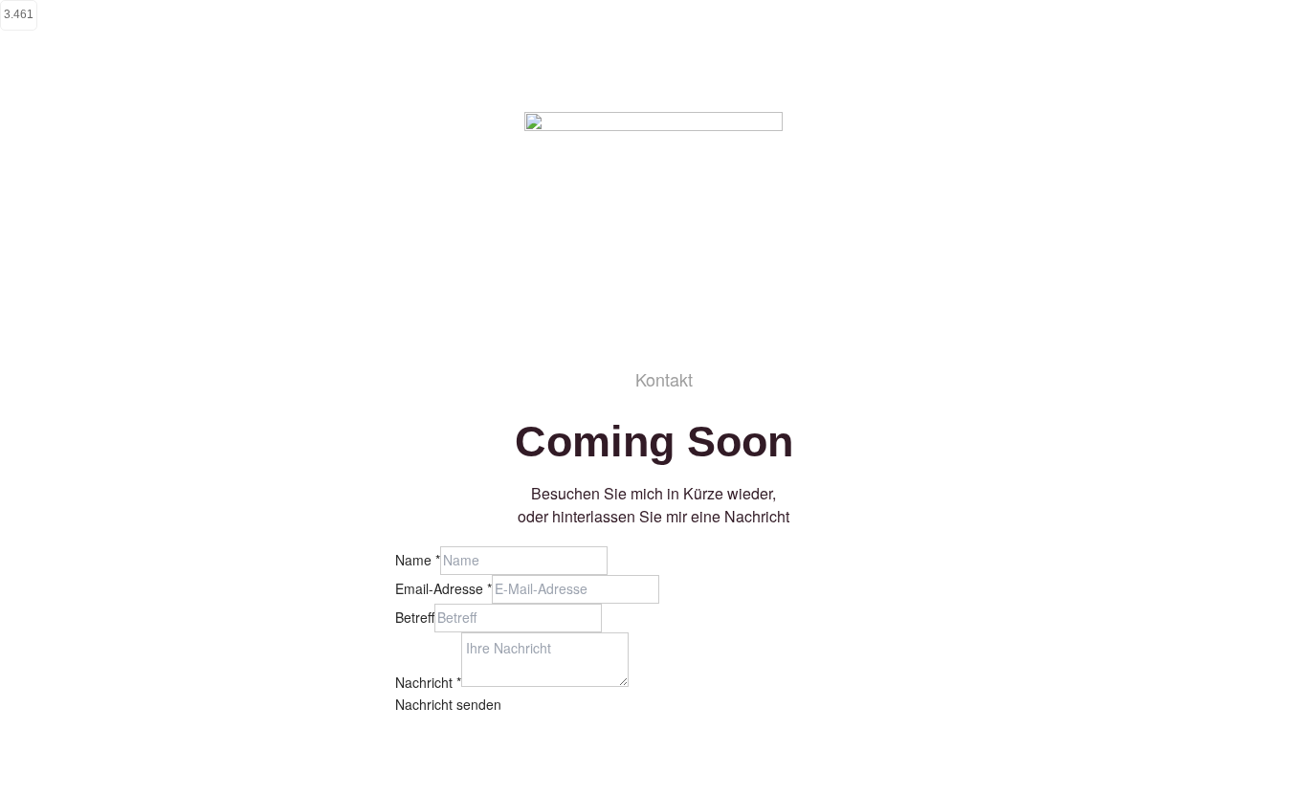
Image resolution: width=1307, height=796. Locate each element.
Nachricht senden (448, 704)
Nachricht (428, 681)
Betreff (414, 617)
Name (417, 559)
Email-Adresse (443, 588)
